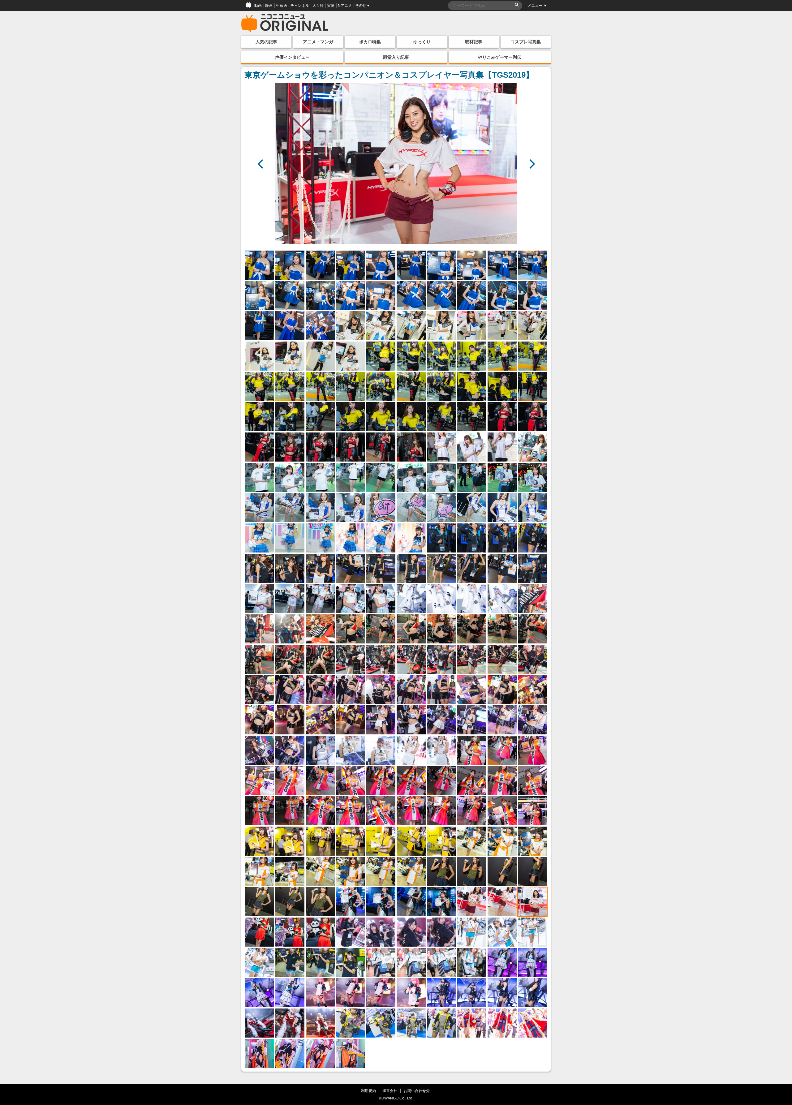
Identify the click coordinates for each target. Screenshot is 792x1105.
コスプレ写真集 (525, 41)
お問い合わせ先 (417, 1091)
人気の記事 (266, 41)
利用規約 (368, 1091)
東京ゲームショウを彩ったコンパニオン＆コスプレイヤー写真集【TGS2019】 (389, 75)
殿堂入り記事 (396, 57)
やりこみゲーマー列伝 (499, 57)
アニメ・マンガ (318, 41)
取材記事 (473, 41)
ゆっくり (422, 41)
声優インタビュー (292, 57)
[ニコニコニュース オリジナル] (285, 23)
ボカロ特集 (370, 41)
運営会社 (389, 1091)
